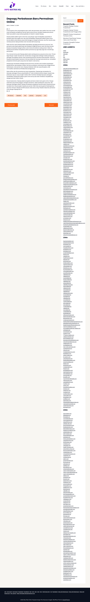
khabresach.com (67, 573)
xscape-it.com (66, 333)
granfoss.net (66, 549)
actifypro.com (66, 119)
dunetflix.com (66, 377)
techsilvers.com (67, 365)
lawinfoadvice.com (68, 372)
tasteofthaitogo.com (68, 511)
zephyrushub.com (67, 73)
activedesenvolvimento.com (70, 189)
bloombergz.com (67, 467)
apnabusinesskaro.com (69, 578)
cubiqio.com (66, 144)
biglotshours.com (67, 268)
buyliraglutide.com (67, 269)
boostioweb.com (67, 72)
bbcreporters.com (67, 318)
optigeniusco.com (67, 102)
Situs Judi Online (80, 6)
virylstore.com (66, 444)
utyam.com (66, 385)
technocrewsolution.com (69, 450)
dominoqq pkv (46, 592)
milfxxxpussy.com (67, 380)
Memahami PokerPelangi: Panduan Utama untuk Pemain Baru (72, 39)
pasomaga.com (67, 400)
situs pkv (65, 54)
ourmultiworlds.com (68, 418)
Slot (50, 6)
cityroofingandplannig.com (69, 342)
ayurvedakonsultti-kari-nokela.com (71, 328)
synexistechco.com (68, 89)
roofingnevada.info (68, 214)
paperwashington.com (68, 203)
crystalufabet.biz (67, 306)
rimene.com (66, 531)
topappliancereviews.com (69, 568)
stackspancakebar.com (69, 539)
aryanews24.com (67, 332)
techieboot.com (67, 251)
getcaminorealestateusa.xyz (70, 235)
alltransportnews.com (68, 315)
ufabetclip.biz (66, 276)
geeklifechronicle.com (68, 146)
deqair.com (66, 363)
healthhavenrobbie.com (69, 181)
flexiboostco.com (67, 70)
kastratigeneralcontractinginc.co (71, 323)
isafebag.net (66, 465)
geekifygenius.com (68, 169)
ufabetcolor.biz (67, 288)
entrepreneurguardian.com (69, 199)
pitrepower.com (67, 556)
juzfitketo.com (66, 399)
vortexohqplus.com (68, 127)
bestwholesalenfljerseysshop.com (71, 325)
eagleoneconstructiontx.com (70, 184)
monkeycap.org (67, 457)
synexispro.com (67, 218)
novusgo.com (66, 157)
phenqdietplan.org (67, 373)
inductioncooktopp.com (69, 211)
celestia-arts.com (67, 423)
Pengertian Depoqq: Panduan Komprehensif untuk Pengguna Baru (72, 31)
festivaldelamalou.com (68, 428)
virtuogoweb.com (67, 266)
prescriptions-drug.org (68, 449)
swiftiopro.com (66, 129)
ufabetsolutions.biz (68, 293)
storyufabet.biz (67, 303)
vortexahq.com (67, 94)
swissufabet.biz (67, 283)
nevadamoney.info (67, 529)
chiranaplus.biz (67, 538)
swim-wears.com (67, 434)
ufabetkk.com (66, 491)
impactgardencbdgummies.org (70, 402)
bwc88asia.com (67, 353)
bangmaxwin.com (67, 519)
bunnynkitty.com (67, 512)
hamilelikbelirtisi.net (68, 131)
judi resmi (15, 592)
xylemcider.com (67, 395)
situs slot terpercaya (63, 592)
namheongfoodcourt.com (69, 541)
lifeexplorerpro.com (68, 156)
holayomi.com (66, 220)
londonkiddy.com (67, 226)
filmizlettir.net (66, 417)
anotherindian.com (68, 394)
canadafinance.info (68, 528)
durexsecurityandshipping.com (71, 340)
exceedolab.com (67, 136)
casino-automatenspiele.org (70, 472)
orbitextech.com (67, 171)
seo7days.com (67, 504)
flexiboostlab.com (67, 125)
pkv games (38, 95)
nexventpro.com (67, 112)
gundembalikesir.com (68, 253)
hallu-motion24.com (68, 546)
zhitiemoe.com (67, 390)
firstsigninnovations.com (69, 430)
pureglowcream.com (68, 506)
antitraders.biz (66, 330)
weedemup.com (67, 204)
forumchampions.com (68, 425)
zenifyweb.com (67, 174)
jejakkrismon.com (67, 487)
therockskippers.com (68, 548)
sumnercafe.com (67, 375)
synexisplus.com (67, 80)
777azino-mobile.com (68, 335)
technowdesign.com (68, 338)
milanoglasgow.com (68, 543)
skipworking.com (67, 481)
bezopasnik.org (67, 514)
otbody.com (66, 475)
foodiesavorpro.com (68, 149)
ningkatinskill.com (67, 367)
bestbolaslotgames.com (69, 196)
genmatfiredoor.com (68, 178)
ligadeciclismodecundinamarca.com (72, 221)
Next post (51, 105)
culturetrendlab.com (68, 162)
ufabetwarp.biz (67, 274)
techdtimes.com (67, 249)
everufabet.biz (66, 310)
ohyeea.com (66, 389)
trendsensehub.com (68, 164)
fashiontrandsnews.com (69, 316)
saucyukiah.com (67, 413)
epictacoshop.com (67, 523)
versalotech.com (67, 132)
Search (64, 18)
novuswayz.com (67, 117)
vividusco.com (66, 92)
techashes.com (67, 244)
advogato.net (66, 464)
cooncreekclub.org (67, 420)
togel (72, 6)
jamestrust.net (66, 477)
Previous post (11, 105)
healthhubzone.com (68, 258)
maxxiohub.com (67, 97)
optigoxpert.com (67, 115)
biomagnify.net (67, 407)
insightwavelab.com (68, 154)
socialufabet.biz (67, 295)
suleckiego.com (67, 580)
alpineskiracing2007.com (69, 553)
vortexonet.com (67, 82)
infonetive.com (67, 521)
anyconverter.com (67, 484)
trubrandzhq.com (67, 109)
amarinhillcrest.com (68, 460)
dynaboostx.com (67, 120)
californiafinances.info (68, 526)
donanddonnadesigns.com (70, 183)
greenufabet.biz (67, 286)
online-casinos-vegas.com (69, 563)
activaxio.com (66, 137)
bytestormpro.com (67, 159)
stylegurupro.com (67, 141)
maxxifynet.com (67, 84)
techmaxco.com (67, 134)
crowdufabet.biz (67, 311)
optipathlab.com (67, 75)
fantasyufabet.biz (67, 279)
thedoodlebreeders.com (69, 360)
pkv (64, 57)
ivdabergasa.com (67, 343)
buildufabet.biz (67, 313)
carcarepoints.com (67, 358)
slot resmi (9, 592)
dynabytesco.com (67, 139)
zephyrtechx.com (67, 114)
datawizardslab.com (68, 142)
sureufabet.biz (66, 300)
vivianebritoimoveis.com (69, 454)
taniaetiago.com (67, 397)
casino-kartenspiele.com (69, 470)
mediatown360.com (68, 558)
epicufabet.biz (66, 305)
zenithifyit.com (66, 95)
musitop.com (66, 384)
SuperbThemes (66, 599)
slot (45, 95)
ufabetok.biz (66, 308)
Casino (54, 6)
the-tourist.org (66, 462)
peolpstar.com (66, 437)
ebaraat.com (66, 259)
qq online (35, 44)
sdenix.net (65, 459)
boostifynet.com (67, 110)
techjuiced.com (67, 261)
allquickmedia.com (68, 492)
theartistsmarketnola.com (69, 536)
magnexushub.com (68, 264)
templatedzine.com (68, 370)
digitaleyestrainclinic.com (69, 559)
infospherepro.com (68, 147)
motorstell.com (67, 445)
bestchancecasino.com (69, 206)
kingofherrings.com (68, 497)
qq (64, 55)
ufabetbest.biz (66, 298)
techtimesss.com (67, 442)
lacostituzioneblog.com (69, 387)
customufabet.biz (67, 301)
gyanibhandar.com (67, 273)
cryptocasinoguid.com (68, 320)
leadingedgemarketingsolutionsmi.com (73, 321)
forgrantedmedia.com (68, 435)
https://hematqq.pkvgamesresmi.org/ (26, 593)
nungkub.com (66, 392)
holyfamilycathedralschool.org (70, 225)
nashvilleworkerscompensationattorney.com (74, 223)
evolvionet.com (67, 78)
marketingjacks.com (68, 566)
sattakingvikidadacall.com (69, 194)
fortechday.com (67, 233)
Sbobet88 (61, 6)
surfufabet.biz (66, 296)
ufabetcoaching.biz (68, 228)
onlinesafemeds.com (68, 271)
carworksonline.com (68, 440)
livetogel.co (66, 176)
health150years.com (68, 447)
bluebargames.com (68, 427)
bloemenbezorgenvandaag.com (71, 507)
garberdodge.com (67, 432)
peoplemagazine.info (68, 243)
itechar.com (66, 254)
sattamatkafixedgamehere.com (71, 198)
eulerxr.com (66, 167)
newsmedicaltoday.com (69, 213)
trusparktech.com (67, 107)
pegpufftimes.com (67, 422)
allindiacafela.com (67, 551)
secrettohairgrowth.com (69, 509)
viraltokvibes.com (67, 452)
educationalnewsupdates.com (70, 68)
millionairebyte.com (68, 231)
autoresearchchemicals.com (70, 576)
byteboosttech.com (68, 263)
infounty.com (66, 350)
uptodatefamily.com (68, 382)
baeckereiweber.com (68, 241)
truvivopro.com (67, 90)
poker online (66, 59)
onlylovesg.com (67, 188)
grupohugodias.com (68, 362)
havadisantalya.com (68, 248)
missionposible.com (68, 561)
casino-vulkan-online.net (69, 554)
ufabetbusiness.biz (68, 285)
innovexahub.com (67, 85)
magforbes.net (66, 455)
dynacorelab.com (67, 87)
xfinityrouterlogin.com (68, 564)
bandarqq (20, 592)
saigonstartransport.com (69, 517)
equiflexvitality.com (68, 186)
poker (64, 50)
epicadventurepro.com (68, 152)
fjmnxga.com (66, 516)
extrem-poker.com (67, 355)
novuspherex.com (67, 104)
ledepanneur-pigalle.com (69, 533)
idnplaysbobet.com (68, 193)
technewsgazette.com (68, 494)
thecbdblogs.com (67, 575)
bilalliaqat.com (67, 208)
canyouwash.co (67, 246)
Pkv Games (43, 6)
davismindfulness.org (68, 230)
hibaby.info (66, 201)
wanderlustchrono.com (69, 161)
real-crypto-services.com (69, 347)
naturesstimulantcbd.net (69, 404)
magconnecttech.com (68, 172)
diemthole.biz (66, 489)
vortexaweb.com (67, 100)
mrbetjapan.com (67, 499)
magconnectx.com (67, 216)
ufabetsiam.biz (67, 281)
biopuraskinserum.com (69, 524)
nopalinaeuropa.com (68, 405)
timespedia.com (67, 486)
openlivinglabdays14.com (69, 326)
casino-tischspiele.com (69, 474)
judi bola (31, 95)
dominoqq (65, 52)
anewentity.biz (66, 501)
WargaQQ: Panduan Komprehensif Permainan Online (72, 35)
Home (37, 6)
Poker (67, 6)
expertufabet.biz (67, 278)
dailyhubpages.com (68, 191)
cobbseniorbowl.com (68, 337)
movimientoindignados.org (69, 379)
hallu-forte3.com (67, 544)
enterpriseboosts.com (68, 469)
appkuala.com (66, 502)
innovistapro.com (67, 124)
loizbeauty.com (67, 482)
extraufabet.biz (67, 290)
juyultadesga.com (67, 345)
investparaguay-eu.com (69, 352)
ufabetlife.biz (66, 291)
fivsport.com (66, 368)
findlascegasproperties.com (70, 179)
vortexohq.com (67, 151)
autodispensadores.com (69, 209)
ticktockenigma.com (68, 166)
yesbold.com (66, 256)
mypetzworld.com (67, 348)
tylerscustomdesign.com (69, 439)
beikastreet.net (67, 415)
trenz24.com (66, 479)
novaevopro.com (67, 105)
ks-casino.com (66, 357)
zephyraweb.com (67, 99)
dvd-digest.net (66, 534)
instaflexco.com (67, 122)
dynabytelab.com (67, 77)
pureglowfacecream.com (69, 496)
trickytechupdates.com (68, 570)
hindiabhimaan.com (68, 571)
